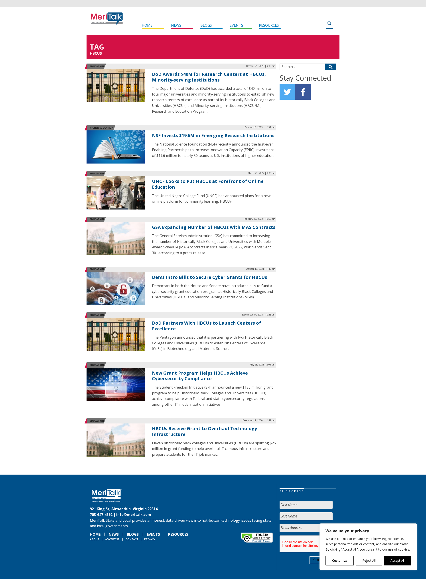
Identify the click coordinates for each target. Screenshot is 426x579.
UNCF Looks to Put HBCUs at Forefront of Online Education (208, 184)
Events (236, 25)
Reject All (369, 560)
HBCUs (96, 53)
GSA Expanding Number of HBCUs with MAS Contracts (213, 227)
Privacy (149, 539)
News (176, 25)
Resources (269, 25)
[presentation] (313, 544)
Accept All (397, 560)
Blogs (206, 25)
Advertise (112, 539)
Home (147, 25)
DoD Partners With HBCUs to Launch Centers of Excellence (206, 326)
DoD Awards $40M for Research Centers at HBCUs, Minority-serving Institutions (209, 77)
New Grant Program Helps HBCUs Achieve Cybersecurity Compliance (200, 376)
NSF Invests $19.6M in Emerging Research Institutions (213, 135)
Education (97, 66)
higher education (101, 127)
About (94, 539)
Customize (339, 560)
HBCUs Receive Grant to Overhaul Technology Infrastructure (204, 431)
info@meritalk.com (133, 514)
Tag (97, 47)
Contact (132, 539)
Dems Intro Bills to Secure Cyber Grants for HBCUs (209, 277)
